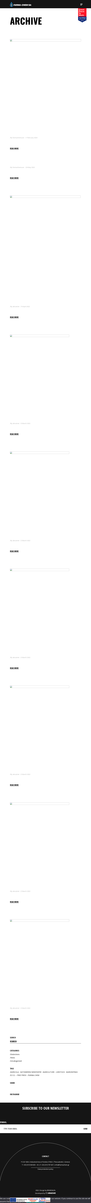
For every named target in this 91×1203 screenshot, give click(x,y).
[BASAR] (39, 844)
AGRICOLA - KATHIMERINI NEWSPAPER (26, 1072)
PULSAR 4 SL (18, 544)
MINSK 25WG (19, 661)
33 (38, 1165)
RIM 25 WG (18, 310)
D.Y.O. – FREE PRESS (18, 1075)
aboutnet (16, 306)
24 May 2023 (30, 167)
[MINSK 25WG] (39, 610)
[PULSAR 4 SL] (39, 494)
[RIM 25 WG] (45, 248)
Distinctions (15, 1054)
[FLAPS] (45, 86)
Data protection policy (45, 1169)
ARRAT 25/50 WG (22, 1012)
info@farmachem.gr (62, 1165)
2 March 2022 (25, 540)
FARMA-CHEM (33, 1075)
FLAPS (14, 142)
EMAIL (3, 1122)
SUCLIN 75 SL (19, 427)
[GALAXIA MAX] (39, 727)
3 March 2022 (25, 423)
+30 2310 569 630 (29, 1165)
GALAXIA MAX (20, 778)
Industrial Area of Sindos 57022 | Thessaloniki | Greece (50, 1162)
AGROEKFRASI (72, 1072)
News (13, 1058)
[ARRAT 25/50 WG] (39, 961)
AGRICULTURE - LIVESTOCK (54, 1072)
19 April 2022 (25, 306)
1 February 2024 (31, 138)
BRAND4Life (51, 1190)
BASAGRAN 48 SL (22, 171)
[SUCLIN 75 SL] (39, 376)
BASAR (14, 895)
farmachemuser (18, 138)
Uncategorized (16, 1061)
